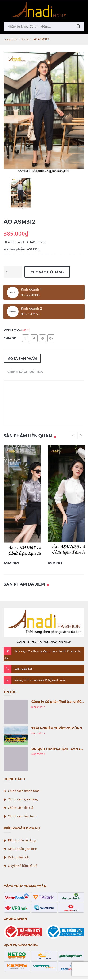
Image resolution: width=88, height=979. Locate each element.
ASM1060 (56, 563)
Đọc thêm (37, 707)
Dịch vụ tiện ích (18, 857)
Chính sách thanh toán (24, 791)
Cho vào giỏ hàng (47, 271)
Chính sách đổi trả (20, 808)
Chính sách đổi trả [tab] (25, 371)
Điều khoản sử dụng (22, 840)
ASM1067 (11, 563)
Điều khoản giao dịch (22, 849)
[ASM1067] (36, 501)
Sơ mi (25, 39)
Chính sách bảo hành (22, 816)
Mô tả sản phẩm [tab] (22, 358)
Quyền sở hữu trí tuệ (22, 866)
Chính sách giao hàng (23, 799)
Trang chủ (10, 39)
